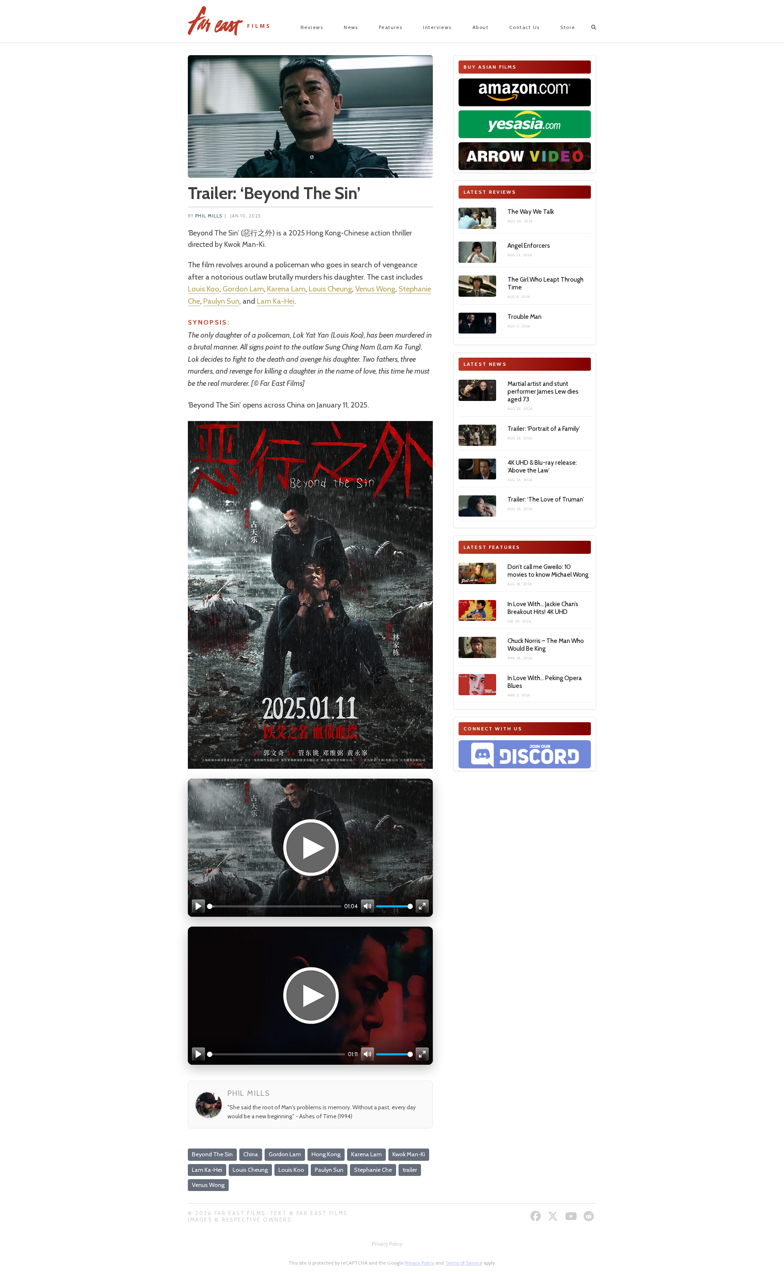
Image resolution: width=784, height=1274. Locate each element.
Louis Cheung (330, 288)
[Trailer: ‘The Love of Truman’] (477, 506)
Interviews (437, 27)
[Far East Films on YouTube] (572, 1216)
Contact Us (524, 27)
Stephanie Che (373, 1169)
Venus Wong (375, 288)
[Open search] (586, 27)
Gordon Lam (243, 288)
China (250, 1154)
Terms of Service (463, 1263)
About (480, 27)
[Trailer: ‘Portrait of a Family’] (477, 435)
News (351, 27)
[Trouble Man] (477, 323)
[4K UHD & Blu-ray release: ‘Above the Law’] (477, 469)
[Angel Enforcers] (477, 252)
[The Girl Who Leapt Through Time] (477, 286)
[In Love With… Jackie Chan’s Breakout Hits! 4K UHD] (477, 610)
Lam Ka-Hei (275, 301)
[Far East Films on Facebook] (536, 1216)
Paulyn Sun (221, 301)
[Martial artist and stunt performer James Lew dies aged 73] (477, 390)
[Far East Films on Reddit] (590, 1216)
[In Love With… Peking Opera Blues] (477, 684)
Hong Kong (326, 1154)
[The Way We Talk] (477, 218)
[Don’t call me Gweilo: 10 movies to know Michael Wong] (477, 573)
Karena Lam (286, 288)
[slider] (274, 906)
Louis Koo (203, 288)
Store (567, 27)
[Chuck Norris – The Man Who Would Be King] (477, 647)
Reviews (312, 27)
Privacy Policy (387, 1244)
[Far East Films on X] (554, 1216)
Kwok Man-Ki (408, 1154)
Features (391, 27)
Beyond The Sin (212, 1154)
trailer (410, 1169)
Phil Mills (208, 216)
